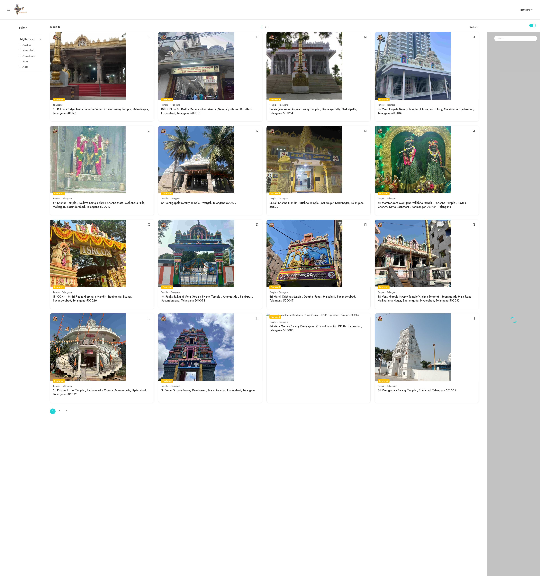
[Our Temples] (21, 9)
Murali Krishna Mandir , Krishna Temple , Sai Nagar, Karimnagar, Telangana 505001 (316, 205)
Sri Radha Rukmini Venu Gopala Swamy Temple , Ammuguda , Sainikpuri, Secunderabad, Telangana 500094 (207, 299)
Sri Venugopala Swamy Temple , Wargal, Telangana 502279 (198, 203)
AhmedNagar (28, 56)
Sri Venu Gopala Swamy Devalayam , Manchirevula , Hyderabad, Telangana (208, 390)
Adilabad (26, 45)
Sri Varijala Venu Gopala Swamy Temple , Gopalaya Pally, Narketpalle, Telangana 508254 (313, 111)
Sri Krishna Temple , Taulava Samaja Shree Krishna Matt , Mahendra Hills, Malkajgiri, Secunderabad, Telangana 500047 (99, 205)
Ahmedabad (28, 50)
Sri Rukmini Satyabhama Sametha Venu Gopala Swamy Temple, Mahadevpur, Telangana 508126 (101, 111)
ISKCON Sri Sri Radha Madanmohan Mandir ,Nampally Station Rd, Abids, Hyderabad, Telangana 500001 (207, 111)
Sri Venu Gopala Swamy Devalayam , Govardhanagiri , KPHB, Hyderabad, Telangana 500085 (315, 328)
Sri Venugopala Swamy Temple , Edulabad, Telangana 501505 (417, 390)
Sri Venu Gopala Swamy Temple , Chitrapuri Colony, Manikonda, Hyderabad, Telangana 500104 (426, 111)
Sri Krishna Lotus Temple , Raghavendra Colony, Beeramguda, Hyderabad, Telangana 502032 (100, 392)
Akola (25, 66)
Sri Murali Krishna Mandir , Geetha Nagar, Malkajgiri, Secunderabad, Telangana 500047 (312, 299)
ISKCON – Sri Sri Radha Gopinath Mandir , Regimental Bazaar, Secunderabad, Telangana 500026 (92, 299)
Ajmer (25, 61)
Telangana (57, 104)
